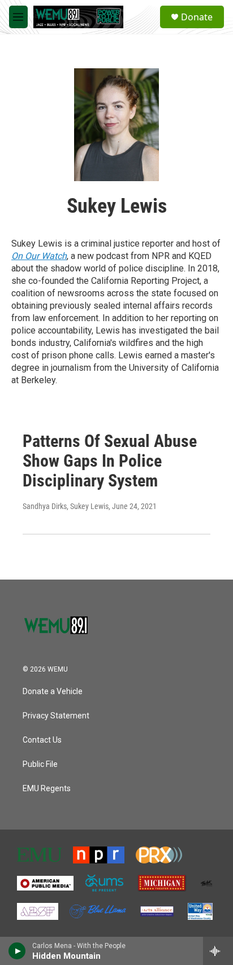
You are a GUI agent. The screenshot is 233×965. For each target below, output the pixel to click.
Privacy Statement (56, 716)
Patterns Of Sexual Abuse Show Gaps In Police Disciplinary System (110, 460)
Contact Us (42, 740)
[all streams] (218, 951)
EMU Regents (47, 788)
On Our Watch (39, 256)
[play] (17, 951)
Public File (40, 764)
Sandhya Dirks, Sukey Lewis (66, 506)
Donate (197, 17)
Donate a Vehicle (53, 691)
